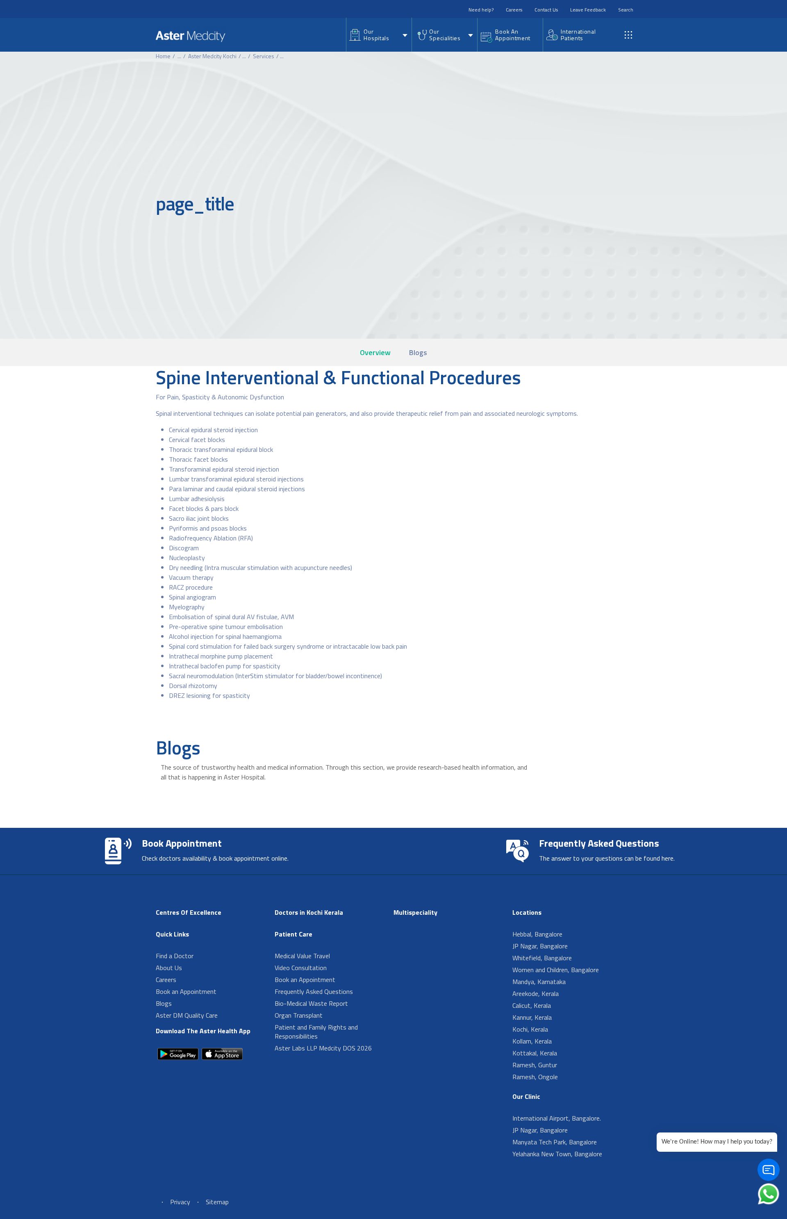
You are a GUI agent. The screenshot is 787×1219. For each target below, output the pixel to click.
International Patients (578, 34)
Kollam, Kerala (532, 1041)
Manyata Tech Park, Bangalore (554, 1142)
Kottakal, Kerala (534, 1053)
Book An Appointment (512, 34)
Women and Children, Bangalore (555, 970)
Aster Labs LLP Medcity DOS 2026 (323, 1048)
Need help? (481, 10)
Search (625, 10)
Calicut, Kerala (531, 1005)
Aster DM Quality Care (187, 1015)
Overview (375, 352)
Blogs (418, 352)
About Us (169, 968)
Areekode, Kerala (535, 993)
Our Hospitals (376, 34)
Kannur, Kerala (532, 1017)
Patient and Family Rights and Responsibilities (316, 1031)
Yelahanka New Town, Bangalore (557, 1154)
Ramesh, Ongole (535, 1077)
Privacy (180, 1202)
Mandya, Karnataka (539, 982)
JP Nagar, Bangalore (540, 946)
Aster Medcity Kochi (212, 56)
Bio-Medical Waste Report (311, 1003)
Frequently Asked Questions (314, 991)
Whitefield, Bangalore (542, 958)
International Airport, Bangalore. (556, 1118)
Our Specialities (444, 34)
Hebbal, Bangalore (537, 934)
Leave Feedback (588, 10)
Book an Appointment (186, 991)
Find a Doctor (174, 956)
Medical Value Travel (302, 956)
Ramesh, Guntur (534, 1065)
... (179, 56)
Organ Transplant (299, 1015)
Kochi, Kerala (530, 1029)
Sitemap (217, 1202)
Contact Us (546, 10)
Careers (514, 10)
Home (163, 56)
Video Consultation (301, 968)
